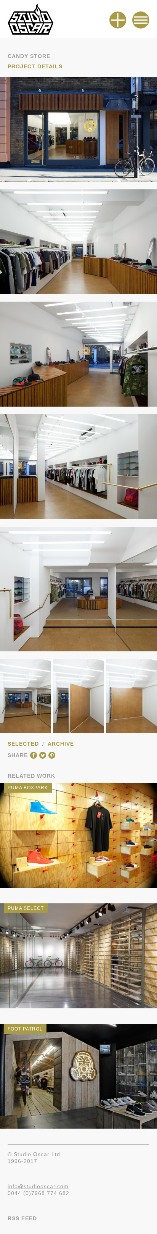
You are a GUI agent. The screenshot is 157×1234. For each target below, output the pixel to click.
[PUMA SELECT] (78, 1008)
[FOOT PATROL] (78, 1129)
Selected (23, 744)
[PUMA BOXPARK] (78, 888)
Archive (61, 744)
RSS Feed (22, 1218)
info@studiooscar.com (38, 1186)
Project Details (35, 66)
